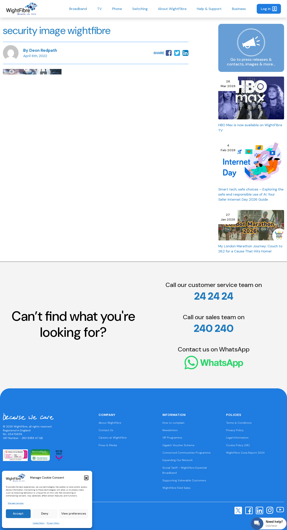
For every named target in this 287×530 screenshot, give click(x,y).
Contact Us (106, 430)
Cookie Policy (39, 523)
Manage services (16, 503)
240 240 (214, 328)
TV (99, 9)
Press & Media (108, 445)
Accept (18, 514)
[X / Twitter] (238, 510)
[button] (86, 478)
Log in (266, 8)
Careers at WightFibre (113, 437)
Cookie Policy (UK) (238, 445)
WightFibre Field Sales (176, 488)
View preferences (73, 514)
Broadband (78, 9)
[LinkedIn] (259, 510)
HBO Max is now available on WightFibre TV (250, 127)
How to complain (173, 423)
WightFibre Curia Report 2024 (245, 452)
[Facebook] (249, 510)
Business (239, 9)
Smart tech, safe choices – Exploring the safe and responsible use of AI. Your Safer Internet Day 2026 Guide (250, 194)
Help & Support (209, 9)
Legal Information (237, 437)
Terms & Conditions (239, 423)
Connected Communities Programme (186, 452)
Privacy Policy (53, 523)
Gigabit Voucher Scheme (178, 445)
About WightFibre (172, 9)
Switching (140, 9)
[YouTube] (280, 509)
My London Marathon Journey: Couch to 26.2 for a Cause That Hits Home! (250, 248)
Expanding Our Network (177, 460)
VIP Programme (172, 437)
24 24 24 (213, 296)
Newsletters (170, 430)
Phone (117, 9)
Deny (44, 514)
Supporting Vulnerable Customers (184, 480)
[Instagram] (269, 510)
